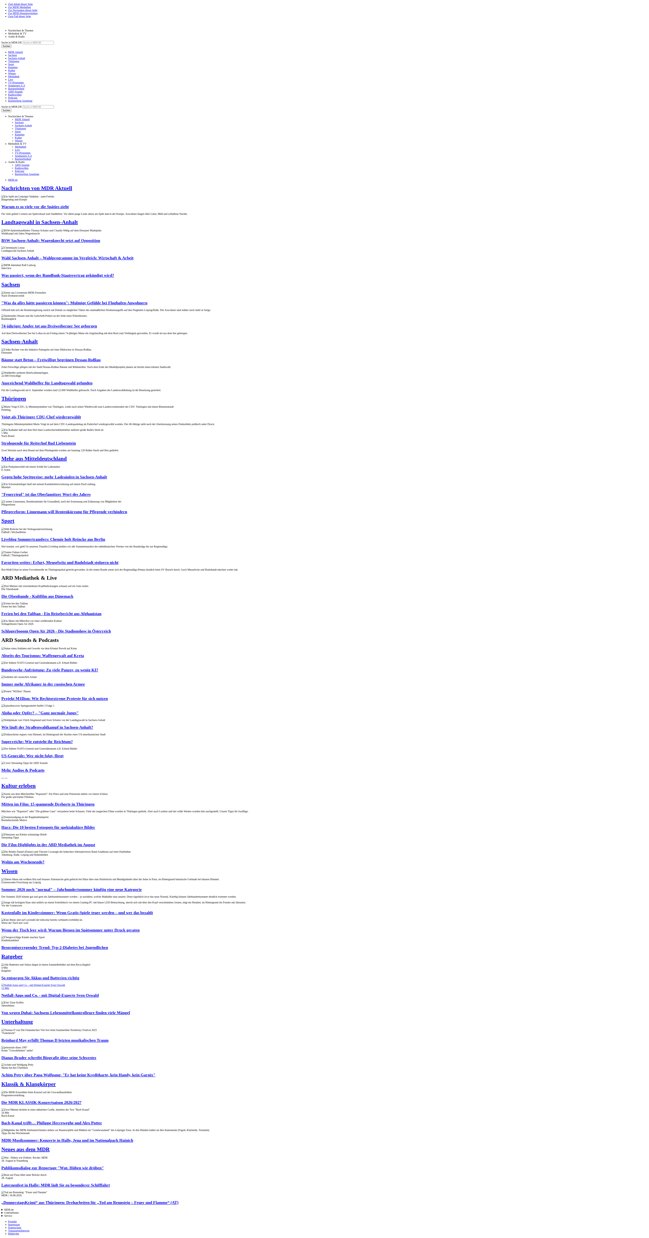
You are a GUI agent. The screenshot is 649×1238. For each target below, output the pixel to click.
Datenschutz (14, 1227)
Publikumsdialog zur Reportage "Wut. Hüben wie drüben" (52, 1168)
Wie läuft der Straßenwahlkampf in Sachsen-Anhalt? (47, 727)
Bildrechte (13, 1233)
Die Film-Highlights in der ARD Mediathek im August (48, 845)
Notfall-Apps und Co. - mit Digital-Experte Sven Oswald (50, 995)
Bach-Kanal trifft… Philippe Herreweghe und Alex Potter (51, 1123)
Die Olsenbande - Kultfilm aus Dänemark (37, 596)
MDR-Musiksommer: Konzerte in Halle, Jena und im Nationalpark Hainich (67, 1140)
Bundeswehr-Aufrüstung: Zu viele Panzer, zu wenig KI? (49, 670)
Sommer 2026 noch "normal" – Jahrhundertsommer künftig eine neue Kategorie (71, 889)
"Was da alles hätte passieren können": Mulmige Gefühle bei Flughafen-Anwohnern (74, 303)
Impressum (14, 1224)
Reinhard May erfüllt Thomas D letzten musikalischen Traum (55, 1040)
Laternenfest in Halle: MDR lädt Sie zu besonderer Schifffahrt (55, 1185)
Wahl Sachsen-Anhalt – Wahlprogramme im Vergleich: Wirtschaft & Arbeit (67, 258)
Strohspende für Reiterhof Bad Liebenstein (38, 443)
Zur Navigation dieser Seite (22, 10)
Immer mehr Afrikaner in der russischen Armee (43, 684)
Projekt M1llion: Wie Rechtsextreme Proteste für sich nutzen (54, 698)
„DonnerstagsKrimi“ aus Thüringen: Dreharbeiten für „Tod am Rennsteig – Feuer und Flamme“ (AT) (89, 1202)
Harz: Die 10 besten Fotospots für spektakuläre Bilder (48, 827)
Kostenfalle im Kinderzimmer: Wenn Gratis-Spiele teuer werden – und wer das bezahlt (77, 912)
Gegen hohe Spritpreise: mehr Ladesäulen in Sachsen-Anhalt (54, 477)
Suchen (6, 46)
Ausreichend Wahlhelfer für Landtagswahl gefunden (46, 383)
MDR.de (13, 179)
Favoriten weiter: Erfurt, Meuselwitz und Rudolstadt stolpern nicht (59, 562)
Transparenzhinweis (18, 1230)
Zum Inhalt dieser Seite (20, 4)
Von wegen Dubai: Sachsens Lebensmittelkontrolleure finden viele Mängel (65, 1013)
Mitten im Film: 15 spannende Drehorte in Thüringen (47, 804)
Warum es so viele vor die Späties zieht (35, 207)
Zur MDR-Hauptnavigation (23, 13)
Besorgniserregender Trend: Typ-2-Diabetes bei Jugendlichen (54, 947)
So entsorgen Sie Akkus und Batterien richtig (40, 978)
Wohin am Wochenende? (22, 862)
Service (8, 1215)
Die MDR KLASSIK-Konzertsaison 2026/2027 (41, 1102)
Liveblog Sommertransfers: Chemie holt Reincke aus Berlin (53, 539)
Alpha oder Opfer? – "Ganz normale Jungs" (40, 713)
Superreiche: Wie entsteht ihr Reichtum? (37, 741)
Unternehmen (11, 1212)
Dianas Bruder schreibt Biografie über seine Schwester (49, 1057)
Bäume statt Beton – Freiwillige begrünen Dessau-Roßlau (51, 360)
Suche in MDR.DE (11, 42)
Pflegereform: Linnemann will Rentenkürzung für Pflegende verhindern (64, 512)
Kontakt (12, 1221)
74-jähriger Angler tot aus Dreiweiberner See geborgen (49, 326)
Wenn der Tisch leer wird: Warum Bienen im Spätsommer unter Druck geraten (70, 930)
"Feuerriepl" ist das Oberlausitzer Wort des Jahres (46, 494)
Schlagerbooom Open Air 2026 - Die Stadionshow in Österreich (56, 631)
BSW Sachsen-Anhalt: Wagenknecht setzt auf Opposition (50, 240)
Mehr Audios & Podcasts (22, 770)
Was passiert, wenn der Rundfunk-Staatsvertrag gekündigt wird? (57, 275)
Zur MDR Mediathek (19, 7)
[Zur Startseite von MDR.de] (8, 24)
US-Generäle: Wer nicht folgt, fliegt (32, 756)
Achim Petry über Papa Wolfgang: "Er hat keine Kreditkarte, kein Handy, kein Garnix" (78, 1075)
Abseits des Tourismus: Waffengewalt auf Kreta (42, 655)
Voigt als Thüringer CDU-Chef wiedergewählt (41, 417)
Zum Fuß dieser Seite (19, 16)
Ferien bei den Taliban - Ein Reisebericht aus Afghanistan (51, 613)
